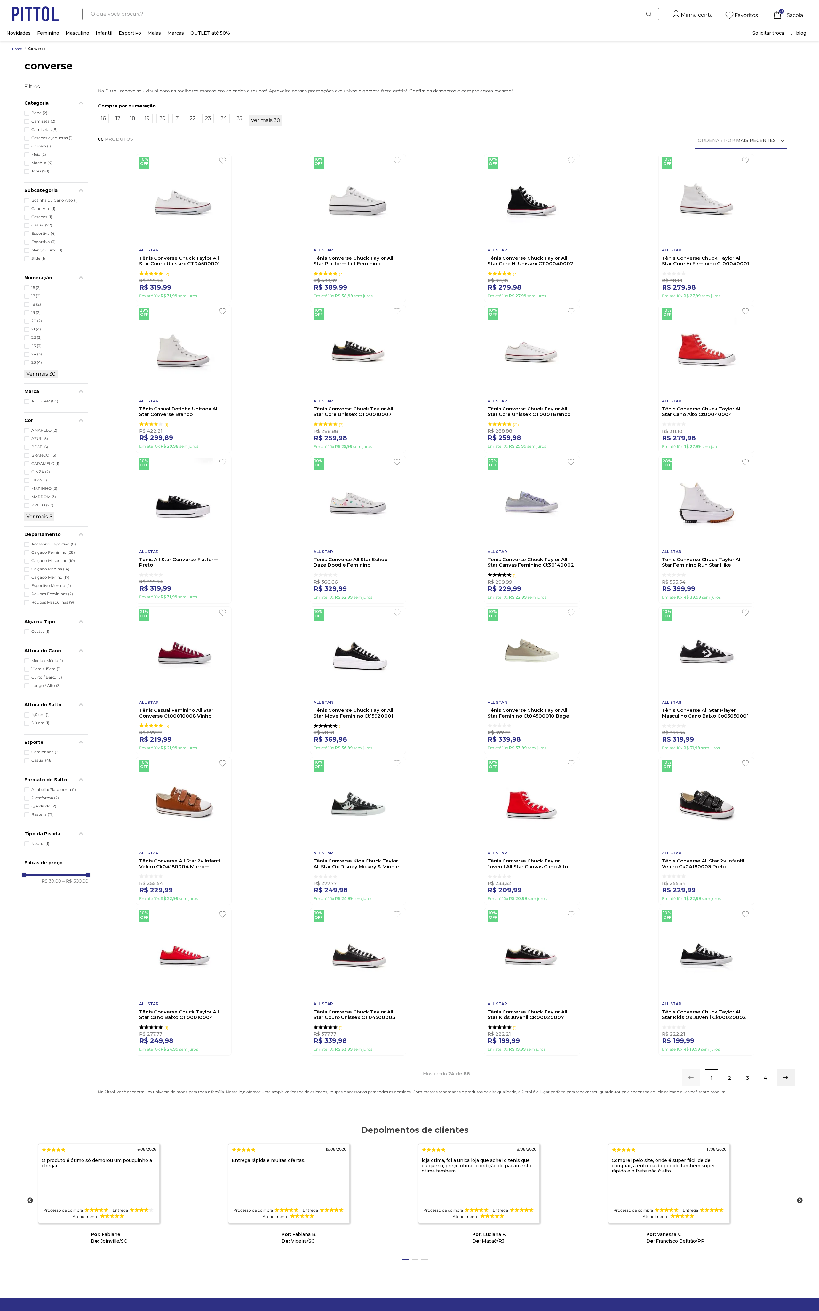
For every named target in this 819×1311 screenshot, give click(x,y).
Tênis (40, 171)
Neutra (40, 843)
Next (800, 1200)
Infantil (104, 33)
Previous (30, 1200)
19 (36, 312)
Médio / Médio (47, 660)
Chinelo (41, 146)
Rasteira (42, 814)
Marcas (175, 33)
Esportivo (130, 33)
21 (36, 329)
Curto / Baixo (46, 677)
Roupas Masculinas (52, 602)
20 (36, 321)
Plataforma (45, 798)
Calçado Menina (50, 569)
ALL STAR (44, 401)
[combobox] (370, 14)
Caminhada (45, 752)
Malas (154, 33)
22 (36, 337)
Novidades (18, 33)
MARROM (43, 497)
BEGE (39, 447)
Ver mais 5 (39, 516)
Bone (39, 113)
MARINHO (44, 488)
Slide (38, 258)
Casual (41, 225)
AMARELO (44, 430)
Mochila (41, 163)
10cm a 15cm (45, 669)
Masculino (77, 33)
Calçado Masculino (53, 561)
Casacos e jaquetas (52, 138)
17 (36, 296)
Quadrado (43, 806)
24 (36, 354)
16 (36, 287)
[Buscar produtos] (649, 14)
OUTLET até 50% (210, 33)
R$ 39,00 (51, 881)
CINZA (40, 472)
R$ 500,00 (75, 881)
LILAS (39, 480)
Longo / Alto (46, 685)
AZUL (39, 438)
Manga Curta (46, 250)
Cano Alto (43, 208)
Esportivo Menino (51, 586)
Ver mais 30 (41, 374)
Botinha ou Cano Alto (54, 200)
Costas (40, 631)
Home (17, 49)
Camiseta (43, 121)
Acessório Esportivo (53, 544)
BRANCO (43, 455)
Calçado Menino (50, 577)
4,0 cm (40, 714)
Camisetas (44, 129)
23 (36, 346)
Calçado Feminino (53, 552)
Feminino (48, 33)
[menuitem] (768, 33)
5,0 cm (40, 723)
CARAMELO (45, 463)
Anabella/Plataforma (53, 789)
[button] (56, 534)
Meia (38, 154)
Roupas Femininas (52, 594)
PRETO (42, 505)
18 (36, 304)
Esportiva (43, 233)
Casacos (41, 217)
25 (36, 362)
